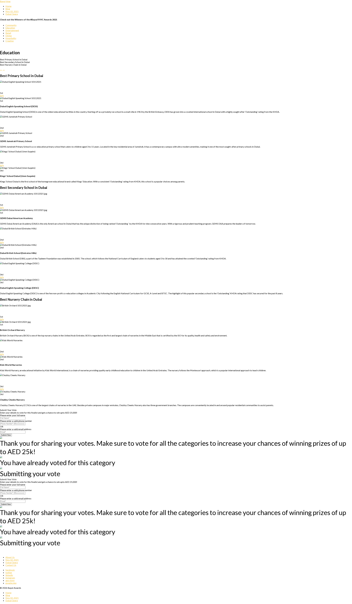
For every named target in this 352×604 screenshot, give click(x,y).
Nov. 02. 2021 (12, 11)
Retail (8, 33)
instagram (10, 577)
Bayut (3, 1)
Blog (8, 8)
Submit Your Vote (8, 410)
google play (11, 583)
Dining (9, 35)
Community (11, 25)
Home (8, 6)
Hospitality (11, 38)
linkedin (9, 575)
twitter (9, 572)
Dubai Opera (12, 14)
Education (10, 27)
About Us (10, 557)
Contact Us (11, 565)
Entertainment (12, 30)
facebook (10, 570)
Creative (10, 41)
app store (10, 580)
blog (8, 1)
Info (2, 95)
